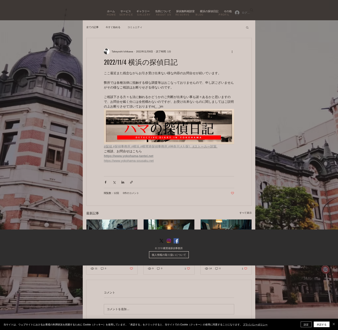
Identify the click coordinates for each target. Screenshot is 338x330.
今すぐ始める (113, 27)
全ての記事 (92, 27)
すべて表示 (245, 212)
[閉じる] (334, 324)
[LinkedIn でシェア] (122, 182)
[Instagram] (168, 240)
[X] (161, 240)
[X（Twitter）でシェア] (114, 182)
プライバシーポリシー (255, 324)
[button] (247, 27)
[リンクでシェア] (131, 182)
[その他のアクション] (232, 51)
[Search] (251, 10)
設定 (306, 324)
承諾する (322, 324)
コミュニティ (134, 27)
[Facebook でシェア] (105, 182)
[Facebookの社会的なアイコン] (176, 240)
